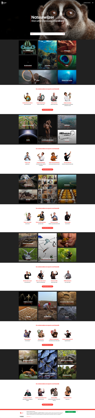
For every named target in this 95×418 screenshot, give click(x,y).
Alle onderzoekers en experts (47, 109)
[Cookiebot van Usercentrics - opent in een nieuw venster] (21, 416)
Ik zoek (32, 33)
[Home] (4, 2)
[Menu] (93, 3)
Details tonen (28, 416)
